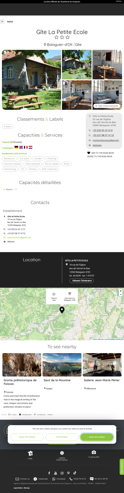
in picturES (94, 457)
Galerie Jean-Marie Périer (102, 380)
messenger (26, 415)
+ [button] (121, 290)
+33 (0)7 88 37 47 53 (103, 135)
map (30, 458)
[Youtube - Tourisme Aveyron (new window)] (56, 473)
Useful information (62, 459)
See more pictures (108, 106)
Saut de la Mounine (57, 380)
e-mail (14, 415)
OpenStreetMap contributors (114, 339)
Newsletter (121, 466)
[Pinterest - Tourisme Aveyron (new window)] (68, 473)
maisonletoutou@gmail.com (106, 140)
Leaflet (95, 339)
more (50, 415)
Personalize (62, 437)
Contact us (25, 479)
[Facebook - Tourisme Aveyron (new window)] (49, 473)
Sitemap (27, 488)
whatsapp (60, 479)
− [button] (121, 294)
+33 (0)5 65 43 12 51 (103, 130)
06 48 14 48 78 (101, 479)
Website (97, 145)
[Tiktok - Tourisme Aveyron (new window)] (75, 473)
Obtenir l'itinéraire (82, 280)
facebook (41, 415)
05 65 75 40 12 (80, 479)
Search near (54, 299)
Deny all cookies (27, 437)
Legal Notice (18, 488)
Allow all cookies (97, 437)
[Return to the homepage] (2, 21)
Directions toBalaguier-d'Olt (70, 299)
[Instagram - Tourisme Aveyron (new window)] (62, 473)
